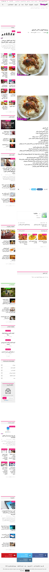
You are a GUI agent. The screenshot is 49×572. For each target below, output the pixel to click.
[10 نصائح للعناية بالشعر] (12, 146)
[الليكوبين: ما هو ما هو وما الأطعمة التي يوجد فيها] (12, 200)
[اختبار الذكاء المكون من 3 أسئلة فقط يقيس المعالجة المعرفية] (4, 55)
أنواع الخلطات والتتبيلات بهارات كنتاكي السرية (5, 242)
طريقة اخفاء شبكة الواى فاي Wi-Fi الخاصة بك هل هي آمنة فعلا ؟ (8, 528)
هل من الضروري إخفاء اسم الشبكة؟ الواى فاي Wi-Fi (8, 536)
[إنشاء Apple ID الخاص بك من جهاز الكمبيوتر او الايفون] (4, 451)
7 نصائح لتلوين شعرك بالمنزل (6, 139)
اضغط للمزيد (17, 1)
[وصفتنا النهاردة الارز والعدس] (32, 237)
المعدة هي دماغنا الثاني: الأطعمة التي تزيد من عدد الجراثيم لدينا (8, 187)
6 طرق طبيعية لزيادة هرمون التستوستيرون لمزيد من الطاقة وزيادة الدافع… (8, 301)
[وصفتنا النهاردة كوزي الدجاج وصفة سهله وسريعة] (23, 237)
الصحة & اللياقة (12, 375)
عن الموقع (28, 1)
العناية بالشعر (8, 120)
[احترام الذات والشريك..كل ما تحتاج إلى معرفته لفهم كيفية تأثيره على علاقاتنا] (12, 309)
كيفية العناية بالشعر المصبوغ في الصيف (5, 133)
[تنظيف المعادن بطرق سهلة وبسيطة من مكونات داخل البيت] (4, 68)
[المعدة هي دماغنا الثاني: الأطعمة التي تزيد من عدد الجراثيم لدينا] (12, 186)
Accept (27, 570)
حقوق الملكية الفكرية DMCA (10, 566)
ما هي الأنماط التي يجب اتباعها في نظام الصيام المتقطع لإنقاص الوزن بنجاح (8, 170)
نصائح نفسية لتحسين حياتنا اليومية (8, 292)
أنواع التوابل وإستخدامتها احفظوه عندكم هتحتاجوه (8, 232)
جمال (25, 566)
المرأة (26, 4)
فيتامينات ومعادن (12, 373)
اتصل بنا (32, 1)
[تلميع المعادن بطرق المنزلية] (4, 81)
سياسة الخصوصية (23, 1)
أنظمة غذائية (13, 158)
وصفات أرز (18, 32)
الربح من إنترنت (12, 426)
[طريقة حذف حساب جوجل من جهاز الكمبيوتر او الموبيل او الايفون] (4, 464)
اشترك (4, 398)
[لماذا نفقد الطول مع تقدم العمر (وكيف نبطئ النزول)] (8, 34)
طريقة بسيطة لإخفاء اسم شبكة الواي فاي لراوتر (5, 544)
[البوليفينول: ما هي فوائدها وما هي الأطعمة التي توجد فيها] (4, 91)
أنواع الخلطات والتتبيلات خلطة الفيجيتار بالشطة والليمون (8, 257)
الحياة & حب (8, 288)
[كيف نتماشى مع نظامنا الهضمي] (12, 195)
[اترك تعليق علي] (29, 32)
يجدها (41, 566)
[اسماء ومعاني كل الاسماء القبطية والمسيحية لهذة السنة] (12, 55)
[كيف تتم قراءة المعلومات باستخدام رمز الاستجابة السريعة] (8, 505)
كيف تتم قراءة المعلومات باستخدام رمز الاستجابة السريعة (8, 512)
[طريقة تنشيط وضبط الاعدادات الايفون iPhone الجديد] (12, 451)
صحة (23, 4)
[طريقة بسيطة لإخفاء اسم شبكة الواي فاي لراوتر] (12, 544)
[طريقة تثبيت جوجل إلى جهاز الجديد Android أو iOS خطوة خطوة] (12, 464)
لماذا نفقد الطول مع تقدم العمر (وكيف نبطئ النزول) (8, 41)
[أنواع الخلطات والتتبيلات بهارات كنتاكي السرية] (12, 242)
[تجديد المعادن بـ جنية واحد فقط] (12, 81)
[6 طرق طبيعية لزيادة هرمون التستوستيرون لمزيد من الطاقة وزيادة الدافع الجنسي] (12, 301)
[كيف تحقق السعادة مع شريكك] (12, 318)
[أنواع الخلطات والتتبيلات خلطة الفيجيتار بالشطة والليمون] (12, 257)
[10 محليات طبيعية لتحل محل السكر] (12, 68)
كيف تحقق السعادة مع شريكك (5, 317)
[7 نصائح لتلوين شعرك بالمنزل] (12, 140)
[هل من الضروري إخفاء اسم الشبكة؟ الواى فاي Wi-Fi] (12, 536)
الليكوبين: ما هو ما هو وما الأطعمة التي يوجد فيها (5, 200)
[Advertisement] (32, 19)
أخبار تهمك (29, 566)
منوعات (13, 31)
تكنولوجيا (31, 4)
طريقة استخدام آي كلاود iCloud (8, 436)
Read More (22, 570)
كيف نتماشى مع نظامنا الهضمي (5, 194)
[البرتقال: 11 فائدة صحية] (12, 91)
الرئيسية (36, 1)
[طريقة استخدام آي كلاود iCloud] (8, 430)
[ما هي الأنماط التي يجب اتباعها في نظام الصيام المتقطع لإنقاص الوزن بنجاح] (8, 162)
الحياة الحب (35, 566)
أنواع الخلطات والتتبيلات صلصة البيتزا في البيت (5, 250)
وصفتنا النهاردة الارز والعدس (24, 224)
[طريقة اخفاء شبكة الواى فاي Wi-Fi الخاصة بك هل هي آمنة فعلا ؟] (12, 527)
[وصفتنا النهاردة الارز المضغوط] (42, 237)
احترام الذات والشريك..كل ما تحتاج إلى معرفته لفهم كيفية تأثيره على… (8, 310)
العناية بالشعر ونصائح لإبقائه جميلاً (8, 124)
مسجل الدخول (39, 277)
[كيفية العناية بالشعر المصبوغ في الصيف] (12, 133)
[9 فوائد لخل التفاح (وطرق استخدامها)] (4, 103)
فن (19, 4)
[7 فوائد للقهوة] (12, 103)
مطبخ (16, 4)
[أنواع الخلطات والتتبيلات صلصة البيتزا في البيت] (12, 250)
